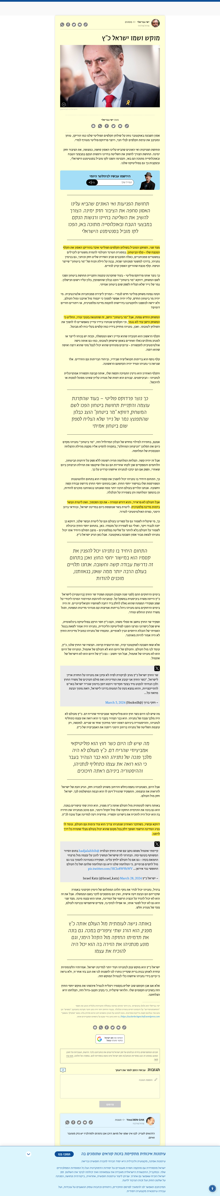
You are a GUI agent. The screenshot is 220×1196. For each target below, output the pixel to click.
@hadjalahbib (89, 851)
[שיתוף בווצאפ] (62, 24)
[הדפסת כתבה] (93, 126)
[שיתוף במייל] (80, 24)
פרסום (110, 1104)
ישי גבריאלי (143, 22)
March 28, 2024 (131, 878)
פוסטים (128, 22)
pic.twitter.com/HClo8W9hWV (110, 868)
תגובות (118, 1120)
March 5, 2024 (115, 702)
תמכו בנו (64, 1154)
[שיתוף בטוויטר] (74, 24)
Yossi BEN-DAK (135, 1120)
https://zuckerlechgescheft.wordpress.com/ (140, 1016)
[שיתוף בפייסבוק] (68, 24)
